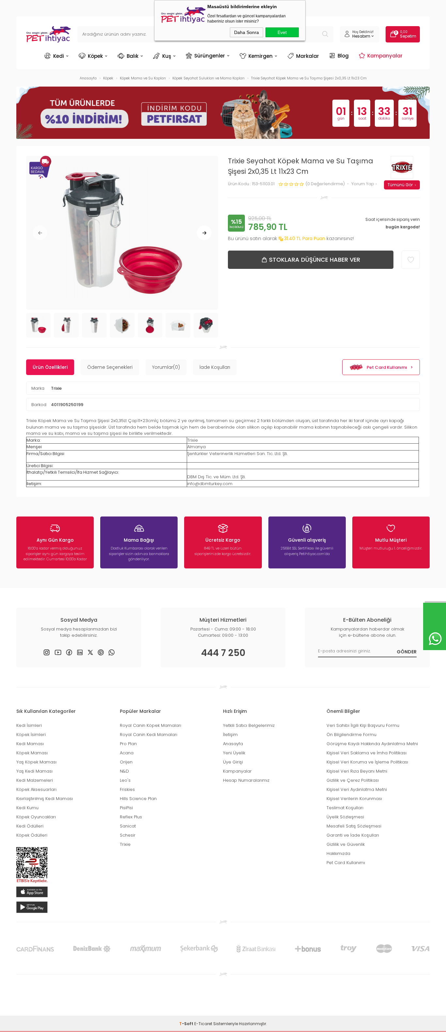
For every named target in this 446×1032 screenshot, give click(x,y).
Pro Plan (128, 744)
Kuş (166, 56)
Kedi (58, 56)
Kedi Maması (30, 744)
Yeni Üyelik (234, 753)
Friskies (127, 789)
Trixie (56, 388)
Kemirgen (260, 56)
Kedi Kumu (27, 808)
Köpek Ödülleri (31, 835)
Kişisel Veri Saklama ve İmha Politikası (366, 753)
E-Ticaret (203, 1023)
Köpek (95, 56)
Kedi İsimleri (29, 725)
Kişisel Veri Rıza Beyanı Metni (357, 771)
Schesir (127, 835)
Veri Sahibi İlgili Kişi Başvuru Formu (363, 725)
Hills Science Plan (138, 798)
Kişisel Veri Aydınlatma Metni (357, 789)
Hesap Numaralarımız (246, 780)
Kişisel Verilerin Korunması (354, 798)
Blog (343, 55)
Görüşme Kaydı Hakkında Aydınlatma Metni (372, 744)
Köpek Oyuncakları (36, 817)
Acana (127, 753)
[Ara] (325, 34)
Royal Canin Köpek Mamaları (150, 725)
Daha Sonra (246, 32)
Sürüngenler (209, 55)
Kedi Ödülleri (29, 826)
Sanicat (128, 826)
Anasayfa (233, 744)
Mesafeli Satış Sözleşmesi (354, 826)
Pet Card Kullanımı (387, 367)
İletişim (230, 734)
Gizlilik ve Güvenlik (346, 844)
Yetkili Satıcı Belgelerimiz (249, 725)
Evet (282, 32)
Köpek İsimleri (31, 734)
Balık (132, 56)
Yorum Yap (363, 184)
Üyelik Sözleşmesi (345, 817)
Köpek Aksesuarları (36, 789)
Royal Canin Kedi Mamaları (148, 734)
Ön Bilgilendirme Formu (351, 734)
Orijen (126, 762)
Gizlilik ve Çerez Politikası (353, 780)
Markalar (307, 56)
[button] (40, 232)
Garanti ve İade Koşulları (353, 835)
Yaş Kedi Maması (34, 771)
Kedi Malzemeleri (34, 780)
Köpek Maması (32, 753)
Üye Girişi (233, 762)
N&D (124, 771)
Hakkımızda (338, 853)
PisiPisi (126, 808)
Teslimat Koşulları (345, 808)
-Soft (186, 1023)
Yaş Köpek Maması (36, 762)
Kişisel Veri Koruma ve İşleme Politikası (367, 762)
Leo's (125, 780)
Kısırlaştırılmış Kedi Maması (44, 798)
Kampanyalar (385, 55)
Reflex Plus (131, 817)
